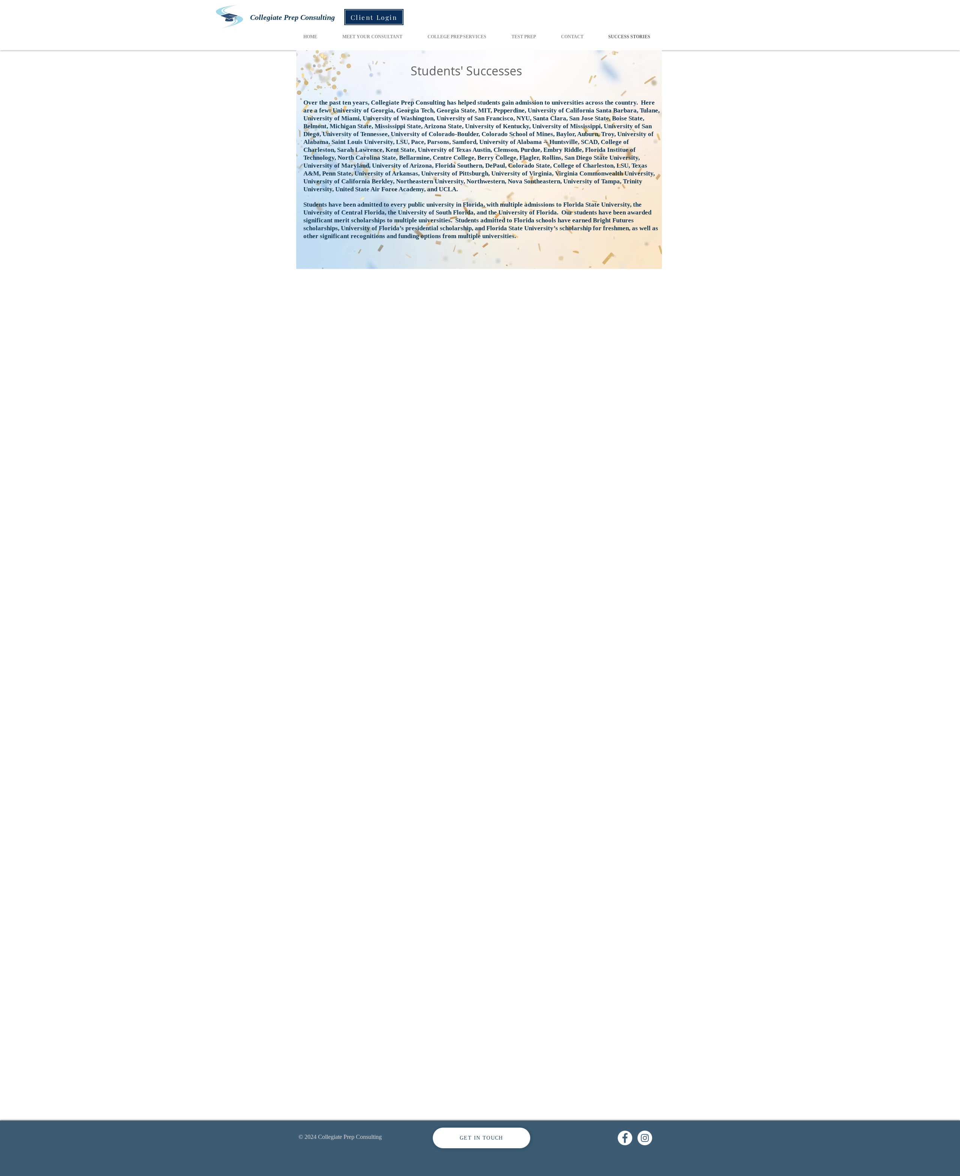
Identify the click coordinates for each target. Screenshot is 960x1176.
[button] (457, 37)
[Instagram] (645, 1138)
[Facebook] (625, 1138)
